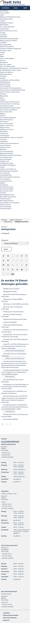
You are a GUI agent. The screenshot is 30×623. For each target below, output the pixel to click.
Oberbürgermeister (6, 187)
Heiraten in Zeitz (5, 50)
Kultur (2, 98)
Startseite (4, 220)
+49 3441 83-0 (5, 452)
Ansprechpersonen (6, 191)
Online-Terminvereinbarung (9, 143)
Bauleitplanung (5, 82)
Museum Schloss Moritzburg (9, 104)
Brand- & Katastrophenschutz (10, 92)
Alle (12, 274)
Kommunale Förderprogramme (10, 88)
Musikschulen (4, 29)
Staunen (3, 100)
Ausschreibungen (6, 159)
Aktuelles (3, 149)
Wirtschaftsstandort (7, 200)
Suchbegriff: (5, 233)
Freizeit (2, 52)
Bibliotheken (4, 25)
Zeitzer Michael (5, 204)
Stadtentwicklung (6, 74)
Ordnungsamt (4, 135)
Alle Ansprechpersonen (10, 441)
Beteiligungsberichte (7, 194)
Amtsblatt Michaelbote (8, 165)
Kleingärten (4, 62)
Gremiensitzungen (6, 157)
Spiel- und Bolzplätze (7, 58)
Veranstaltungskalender (8, 117)
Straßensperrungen (6, 163)
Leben (2, 15)
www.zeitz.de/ (6, 455)
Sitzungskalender (6, 175)
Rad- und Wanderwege (7, 66)
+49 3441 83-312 (6, 504)
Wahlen (2, 183)
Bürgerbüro (4, 131)
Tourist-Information (6, 123)
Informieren (4, 121)
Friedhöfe (3, 42)
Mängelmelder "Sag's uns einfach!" (11, 137)
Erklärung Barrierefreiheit (10, 615)
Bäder (2, 56)
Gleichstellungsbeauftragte (9, 38)
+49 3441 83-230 (6, 604)
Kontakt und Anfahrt (7, 189)
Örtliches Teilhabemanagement (10, 48)
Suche (16, 8)
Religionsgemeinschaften (8, 40)
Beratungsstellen (6, 44)
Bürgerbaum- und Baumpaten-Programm (14, 68)
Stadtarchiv (4, 141)
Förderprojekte (5, 86)
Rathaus (2, 113)
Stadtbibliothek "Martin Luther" (11, 70)
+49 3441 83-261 (6, 506)
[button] (25, 8)
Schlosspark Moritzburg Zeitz (10, 102)
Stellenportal (4, 161)
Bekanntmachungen (6, 153)
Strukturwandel (5, 198)
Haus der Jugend (5, 64)
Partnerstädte (4, 13)
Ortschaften (4, 11)
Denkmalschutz (5, 84)
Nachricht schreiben (7, 457)
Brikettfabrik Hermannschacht (10, 108)
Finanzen (3, 192)
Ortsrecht (3, 139)
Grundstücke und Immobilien (10, 80)
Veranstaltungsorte (6, 119)
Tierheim (3, 94)
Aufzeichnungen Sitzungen (9, 171)
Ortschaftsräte (5, 173)
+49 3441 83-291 (6, 554)
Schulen (2, 21)
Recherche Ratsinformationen (10, 177)
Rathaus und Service (7, 125)
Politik (2, 167)
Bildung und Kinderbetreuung (10, 17)
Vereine (2, 60)
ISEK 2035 (3, 76)
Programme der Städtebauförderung (12, 90)
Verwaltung (4, 185)
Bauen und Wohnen (6, 72)
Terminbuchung (5, 145)
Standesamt (4, 133)
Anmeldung (6, 613)
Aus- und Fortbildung (7, 27)
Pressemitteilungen (6, 151)
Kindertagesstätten (6, 19)
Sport (2, 54)
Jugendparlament (6, 181)
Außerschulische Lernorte (8, 30)
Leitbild (2, 78)
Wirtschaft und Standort (8, 196)
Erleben (2, 115)
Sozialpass (3, 34)
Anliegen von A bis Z (7, 129)
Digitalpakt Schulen (6, 23)
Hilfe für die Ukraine (7, 46)
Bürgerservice (4, 127)
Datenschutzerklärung (9, 617)
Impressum (6, 620)
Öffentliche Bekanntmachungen (10, 155)
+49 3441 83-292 (6, 556)
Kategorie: (4, 240)
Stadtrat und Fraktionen (8, 169)
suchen (6, 249)
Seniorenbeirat (5, 179)
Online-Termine (5, 147)
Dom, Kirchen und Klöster (8, 110)
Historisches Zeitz (6, 111)
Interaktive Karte (5, 208)
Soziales (3, 32)
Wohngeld (3, 36)
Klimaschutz (4, 96)
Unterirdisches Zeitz (7, 106)
